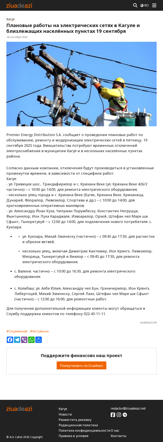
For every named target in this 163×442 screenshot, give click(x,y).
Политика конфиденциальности (84, 430)
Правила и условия (73, 436)
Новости (65, 414)
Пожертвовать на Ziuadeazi (81, 365)
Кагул (10, 19)
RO (146, 5)
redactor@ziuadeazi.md (128, 408)
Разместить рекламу (75, 420)
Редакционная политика (78, 425)
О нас (115, 430)
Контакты (118, 436)
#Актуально (39, 331)
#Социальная (16, 331)
